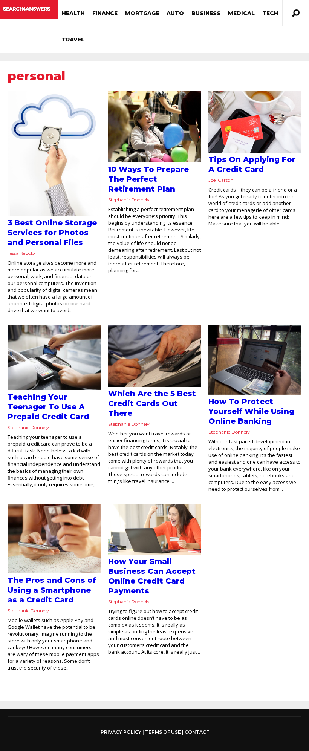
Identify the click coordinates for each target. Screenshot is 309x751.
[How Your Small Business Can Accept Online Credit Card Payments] (154, 529)
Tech (270, 13)
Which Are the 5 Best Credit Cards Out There (152, 403)
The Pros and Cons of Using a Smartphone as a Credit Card (52, 590)
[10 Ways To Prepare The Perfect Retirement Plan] (154, 126)
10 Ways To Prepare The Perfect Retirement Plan (148, 179)
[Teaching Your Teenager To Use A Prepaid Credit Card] (54, 357)
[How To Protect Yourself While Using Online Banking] (254, 360)
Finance (105, 13)
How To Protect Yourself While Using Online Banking (251, 411)
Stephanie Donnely (129, 199)
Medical (241, 13)
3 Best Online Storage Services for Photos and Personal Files (52, 232)
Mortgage (142, 13)
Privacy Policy (121, 732)
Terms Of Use (163, 732)
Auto (175, 13)
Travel (73, 39)
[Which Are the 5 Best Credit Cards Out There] (154, 356)
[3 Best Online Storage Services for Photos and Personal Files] (54, 153)
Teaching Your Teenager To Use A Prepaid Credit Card (48, 406)
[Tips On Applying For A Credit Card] (254, 122)
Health (73, 13)
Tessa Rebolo (21, 253)
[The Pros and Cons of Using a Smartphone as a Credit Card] (54, 538)
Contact (197, 732)
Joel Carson (220, 180)
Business (205, 13)
